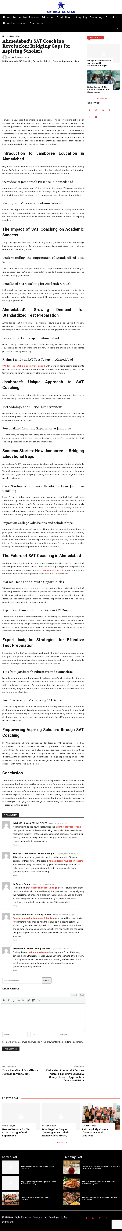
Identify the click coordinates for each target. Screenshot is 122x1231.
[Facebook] (89, 110)
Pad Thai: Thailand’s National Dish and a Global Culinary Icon (98, 1183)
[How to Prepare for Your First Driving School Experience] (21, 1116)
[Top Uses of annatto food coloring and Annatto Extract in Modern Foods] (71, 1167)
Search (46, 980)
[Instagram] (96, 110)
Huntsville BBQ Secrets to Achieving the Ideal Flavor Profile (99, 1198)
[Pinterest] (109, 110)
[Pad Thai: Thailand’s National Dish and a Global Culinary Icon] (71, 1183)
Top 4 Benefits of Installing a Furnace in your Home (20, 1072)
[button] (117, 29)
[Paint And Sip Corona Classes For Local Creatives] (101, 1116)
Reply (15, 845)
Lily (12, 57)
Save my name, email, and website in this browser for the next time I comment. (44, 1042)
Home (5, 36)
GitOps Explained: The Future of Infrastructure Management (98, 89)
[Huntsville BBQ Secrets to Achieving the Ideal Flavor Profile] (71, 1198)
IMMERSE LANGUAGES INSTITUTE (30, 823)
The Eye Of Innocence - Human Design (33, 853)
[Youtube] (96, 117)
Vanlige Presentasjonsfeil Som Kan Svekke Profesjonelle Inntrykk (99, 63)
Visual (74, 995)
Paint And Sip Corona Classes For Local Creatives (95, 1132)
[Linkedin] (102, 110)
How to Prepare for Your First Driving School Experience (17, 1132)
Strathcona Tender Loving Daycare (31, 948)
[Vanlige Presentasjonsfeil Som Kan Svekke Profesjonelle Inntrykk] (103, 53)
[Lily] (5, 57)
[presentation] (4, 1000)
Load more (102, 98)
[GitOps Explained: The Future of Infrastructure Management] (103, 80)
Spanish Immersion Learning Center (32, 914)
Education (15, 36)
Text (82, 995)
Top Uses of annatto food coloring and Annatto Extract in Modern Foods (100, 1167)
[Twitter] (89, 117)
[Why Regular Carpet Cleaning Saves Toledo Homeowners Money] (61, 1116)
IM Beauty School (22, 884)
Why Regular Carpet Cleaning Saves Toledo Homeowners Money (55, 1132)
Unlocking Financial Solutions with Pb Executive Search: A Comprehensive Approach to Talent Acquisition (65, 1075)
